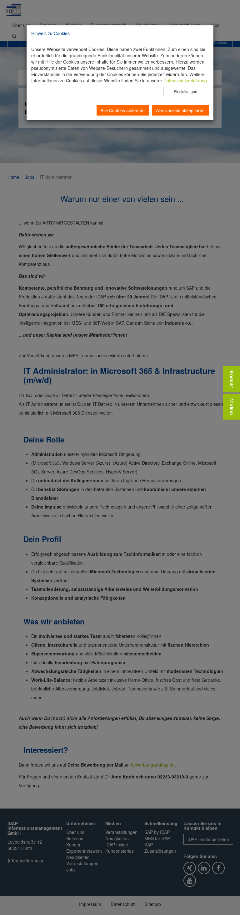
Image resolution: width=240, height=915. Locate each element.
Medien (231, 406)
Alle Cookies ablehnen (123, 110)
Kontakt (231, 379)
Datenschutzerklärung (185, 80)
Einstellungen (185, 91)
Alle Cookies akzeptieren (180, 110)
